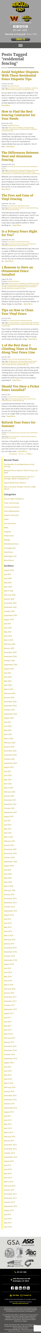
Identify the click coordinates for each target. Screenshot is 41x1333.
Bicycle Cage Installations (14, 499)
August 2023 (9, 718)
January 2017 (9, 1042)
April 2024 (8, 685)
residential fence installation (28, 129)
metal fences (31, 283)
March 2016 (8, 1083)
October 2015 (9, 1104)
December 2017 (10, 997)
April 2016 (8, 1079)
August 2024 (9, 669)
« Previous (13, 454)
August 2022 (9, 767)
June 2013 (8, 1219)
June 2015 (8, 1120)
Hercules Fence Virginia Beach (20, 1328)
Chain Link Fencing (13, 359)
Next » (29, 454)
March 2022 (8, 788)
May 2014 (7, 1173)
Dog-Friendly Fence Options (15, 483)
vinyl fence (17, 245)
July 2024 (7, 673)
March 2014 (8, 1182)
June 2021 (8, 825)
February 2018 (9, 989)
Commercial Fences (14, 166)
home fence (12, 88)
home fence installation (23, 88)
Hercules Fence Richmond (29, 1326)
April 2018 (8, 980)
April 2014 (8, 1177)
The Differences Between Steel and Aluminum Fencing (20, 156)
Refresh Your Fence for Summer (18, 424)
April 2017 (8, 1030)
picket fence (32, 399)
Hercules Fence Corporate (14, 1331)
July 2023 (7, 722)
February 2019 (9, 939)
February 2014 (9, 1186)
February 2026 (9, 595)
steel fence (27, 173)
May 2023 (7, 730)
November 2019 (10, 902)
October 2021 (9, 808)
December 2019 (10, 898)
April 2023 (8, 734)
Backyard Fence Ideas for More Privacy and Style (21, 471)
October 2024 (9, 660)
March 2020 (8, 886)
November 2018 (10, 952)
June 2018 (8, 972)
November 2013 (10, 1198)
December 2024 (10, 652)
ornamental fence (12, 285)
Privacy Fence (20, 244)
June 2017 (8, 1022)
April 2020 (8, 882)
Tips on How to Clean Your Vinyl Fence (17, 312)
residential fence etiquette (14, 89)
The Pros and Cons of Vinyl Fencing (17, 197)
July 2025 (7, 623)
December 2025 (10, 603)
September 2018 (10, 960)
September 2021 (10, 812)
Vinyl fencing (5, 209)
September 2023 (10, 714)
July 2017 (7, 1017)
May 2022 (7, 779)
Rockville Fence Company (20, 1321)
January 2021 (9, 845)
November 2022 (10, 755)
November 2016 (10, 1050)
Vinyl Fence (8, 552)
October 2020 (9, 857)
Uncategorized (10, 548)
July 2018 (7, 968)
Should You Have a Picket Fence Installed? (20, 388)
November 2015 (10, 1099)
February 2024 (9, 693)
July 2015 (7, 1116)
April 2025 (8, 636)
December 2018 (10, 948)
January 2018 (9, 993)
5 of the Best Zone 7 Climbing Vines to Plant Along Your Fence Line (19, 348)
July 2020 (7, 870)
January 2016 (9, 1091)
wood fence (24, 245)
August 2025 (9, 619)
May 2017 (7, 1026)
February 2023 (9, 742)
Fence (10, 127)
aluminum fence (13, 170)
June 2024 (8, 677)
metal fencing (30, 172)
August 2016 (9, 1062)
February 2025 (9, 644)
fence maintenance (14, 436)
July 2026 (7, 574)
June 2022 (8, 775)
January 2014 (9, 1190)
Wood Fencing (14, 209)
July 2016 (7, 1067)
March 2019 (8, 935)
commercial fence (13, 323)
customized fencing (24, 361)
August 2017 (9, 1013)
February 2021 (9, 841)
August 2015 (9, 1112)
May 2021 (7, 829)
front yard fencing (13, 399)
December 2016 (10, 1046)
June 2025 (8, 628)
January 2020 (9, 894)
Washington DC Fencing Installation (29, 1315)
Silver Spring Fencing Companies (11, 1315)
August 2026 (9, 570)
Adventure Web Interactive (20, 1303)
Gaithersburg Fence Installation (13, 1319)
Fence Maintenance (11, 511)
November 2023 (10, 706)
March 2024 (8, 689)
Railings (7, 540)
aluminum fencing (24, 170)
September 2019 (10, 911)
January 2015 (9, 1140)
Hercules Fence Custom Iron (28, 1329)
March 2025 (8, 640)
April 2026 (8, 587)
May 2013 (7, 1223)
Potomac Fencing (16, 1318)
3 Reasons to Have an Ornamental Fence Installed (17, 270)
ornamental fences (24, 285)
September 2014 (10, 1157)
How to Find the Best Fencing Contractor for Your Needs (18, 115)
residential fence (14, 129)
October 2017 (9, 1005)
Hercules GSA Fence (28, 1331)
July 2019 (7, 919)
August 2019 (9, 915)
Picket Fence (9, 536)
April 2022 (8, 784)
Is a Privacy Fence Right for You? (19, 233)
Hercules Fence (25, 166)
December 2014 (10, 1145)
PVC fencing (5, 324)
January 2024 (9, 697)
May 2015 (7, 1124)
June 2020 (8, 874)
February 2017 (9, 1038)
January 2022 (9, 796)
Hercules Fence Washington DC (12, 1329)
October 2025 (9, 611)
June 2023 (8, 726)
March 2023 (8, 738)
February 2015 (9, 1136)
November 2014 (10, 1149)
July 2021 (7, 820)
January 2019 (9, 944)
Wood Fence (9, 560)
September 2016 (10, 1058)
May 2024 (7, 681)
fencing (26, 127)
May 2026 (7, 582)
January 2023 (9, 747)
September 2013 (10, 1206)
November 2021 (10, 804)
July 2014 (7, 1165)
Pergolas (7, 531)
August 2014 (9, 1161)
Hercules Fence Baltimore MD (11, 1324)
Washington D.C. (10, 556)
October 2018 (9, 956)
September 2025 (10, 615)
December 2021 (10, 800)
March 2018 (8, 985)
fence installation (18, 127)
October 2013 (9, 1202)
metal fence (22, 172)
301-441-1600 (20, 30)
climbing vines (12, 361)
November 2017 (10, 1001)
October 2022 (9, 759)
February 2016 (9, 1087)
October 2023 (9, 710)
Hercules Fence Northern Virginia (13, 1326)
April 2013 (8, 1227)
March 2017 (8, 1034)
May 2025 (7, 632)
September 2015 (10, 1108)
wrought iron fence (20, 288)
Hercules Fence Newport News (28, 1324)
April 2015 (8, 1128)
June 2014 (8, 1169)
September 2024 (10, 664)
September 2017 (10, 1009)
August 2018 (9, 964)
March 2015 (8, 1132)
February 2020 (9, 890)
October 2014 (9, 1153)
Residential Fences (13, 86)
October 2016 (9, 1054)
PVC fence (36, 323)
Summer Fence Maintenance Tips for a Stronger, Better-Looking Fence (19, 478)
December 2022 (10, 751)
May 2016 (7, 1075)
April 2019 (8, 931)
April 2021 (8, 833)
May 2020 (7, 878)
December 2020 (10, 849)
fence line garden (23, 363)
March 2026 (8, 591)
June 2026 (8, 578)
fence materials (13, 208)
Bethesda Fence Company (28, 1318)
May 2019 (7, 927)
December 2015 (10, 1095)
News (6, 527)
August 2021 (9, 816)
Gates (6, 519)
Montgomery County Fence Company (14, 1316)
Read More (6, 105)
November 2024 (10, 656)
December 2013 (10, 1194)
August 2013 (9, 1210)
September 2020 (10, 861)
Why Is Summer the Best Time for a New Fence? (20, 488)
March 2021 (8, 837)
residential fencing (28, 89)
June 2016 (8, 1071)
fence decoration (12, 363)
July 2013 (7, 1214)
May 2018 (7, 976)
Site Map (15, 1295)
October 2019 (9, 907)
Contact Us (27, 1295)
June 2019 (8, 923)
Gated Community (11, 515)
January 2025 (9, 648)
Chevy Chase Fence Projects (29, 1319)
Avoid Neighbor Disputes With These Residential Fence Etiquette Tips (20, 75)
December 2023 (10, 701)
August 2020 (9, 866)
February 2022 (9, 792)
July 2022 (7, 771)
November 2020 (10, 853)
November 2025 (10, 607)
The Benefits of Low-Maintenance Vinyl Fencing (19, 465)
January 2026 (9, 599)
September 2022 (10, 763)
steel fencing (35, 173)
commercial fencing (12, 172)
